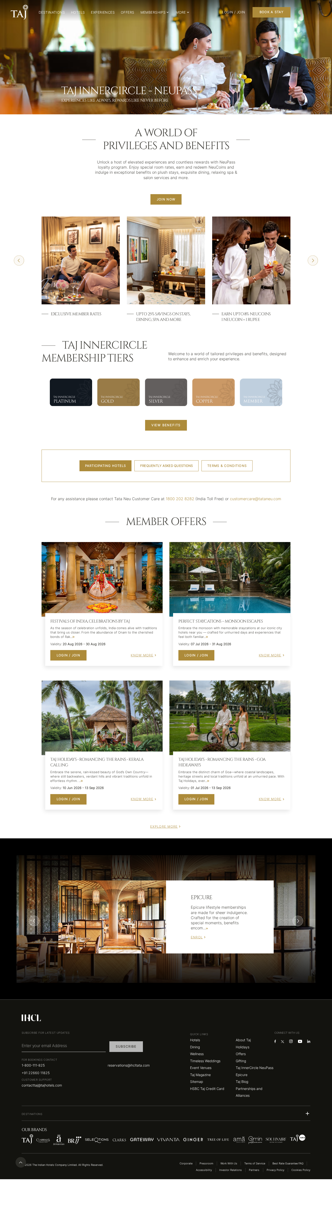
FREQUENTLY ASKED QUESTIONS (166, 466)
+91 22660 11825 (36, 1073)
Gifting (241, 1061)
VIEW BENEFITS (166, 425)
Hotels (195, 1040)
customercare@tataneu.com (255, 499)
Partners (254, 1170)
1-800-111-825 (33, 1065)
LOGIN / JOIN (68, 655)
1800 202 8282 (180, 499)
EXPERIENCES (103, 12)
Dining (195, 1047)
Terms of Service (254, 1163)
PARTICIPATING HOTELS (105, 466)
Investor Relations (230, 1170)
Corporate (186, 1163)
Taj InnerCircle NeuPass (254, 1068)
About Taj (243, 1040)
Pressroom (206, 1163)
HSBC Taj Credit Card (207, 1089)
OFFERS (127, 12)
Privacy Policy (275, 1170)
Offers (241, 1054)
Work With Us (228, 1163)
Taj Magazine (200, 1075)
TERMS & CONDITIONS (227, 466)
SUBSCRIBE (126, 1046)
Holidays (242, 1047)
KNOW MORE (142, 655)
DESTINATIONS (52, 12)
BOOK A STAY (271, 12)
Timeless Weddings (205, 1061)
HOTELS (78, 12)
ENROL (197, 937)
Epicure (241, 1075)
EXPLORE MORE (164, 826)
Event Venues (200, 1068)
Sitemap (196, 1081)
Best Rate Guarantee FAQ (287, 1163)
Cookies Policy (300, 1170)
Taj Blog (242, 1081)
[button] (166, 1113)
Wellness (197, 1054)
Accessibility (204, 1170)
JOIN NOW (166, 199)
